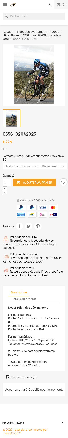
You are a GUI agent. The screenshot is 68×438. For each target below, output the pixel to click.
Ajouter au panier (34, 182)
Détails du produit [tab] (23, 299)
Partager (19, 226)
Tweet (28, 226)
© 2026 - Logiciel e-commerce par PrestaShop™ (25, 431)
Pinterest (38, 226)
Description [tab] (19, 292)
